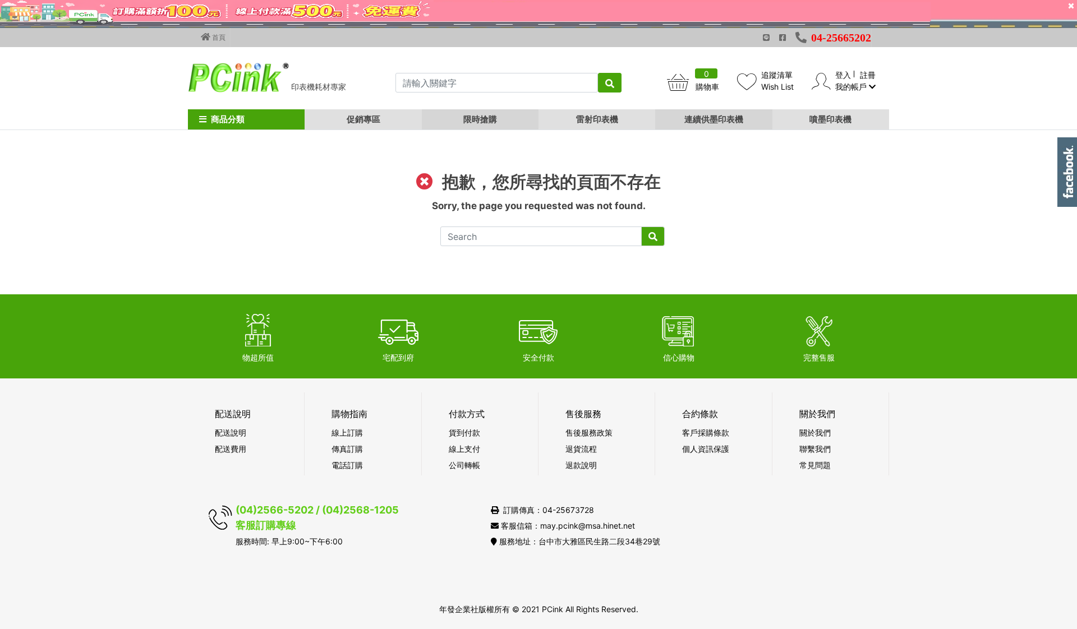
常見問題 (815, 465)
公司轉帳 (464, 465)
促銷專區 (363, 119)
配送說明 (230, 432)
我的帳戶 (852, 86)
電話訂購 (347, 465)
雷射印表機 (597, 119)
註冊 (868, 75)
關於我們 (815, 432)
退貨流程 (581, 449)
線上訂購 (347, 432)
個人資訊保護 (705, 449)
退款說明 (581, 465)
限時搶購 (480, 119)
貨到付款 (464, 432)
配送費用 (230, 449)
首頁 (217, 37)
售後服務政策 (589, 432)
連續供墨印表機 (713, 119)
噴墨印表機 (830, 119)
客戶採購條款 (705, 432)
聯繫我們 (815, 449)
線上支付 (464, 449)
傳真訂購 (347, 449)
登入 (843, 75)
